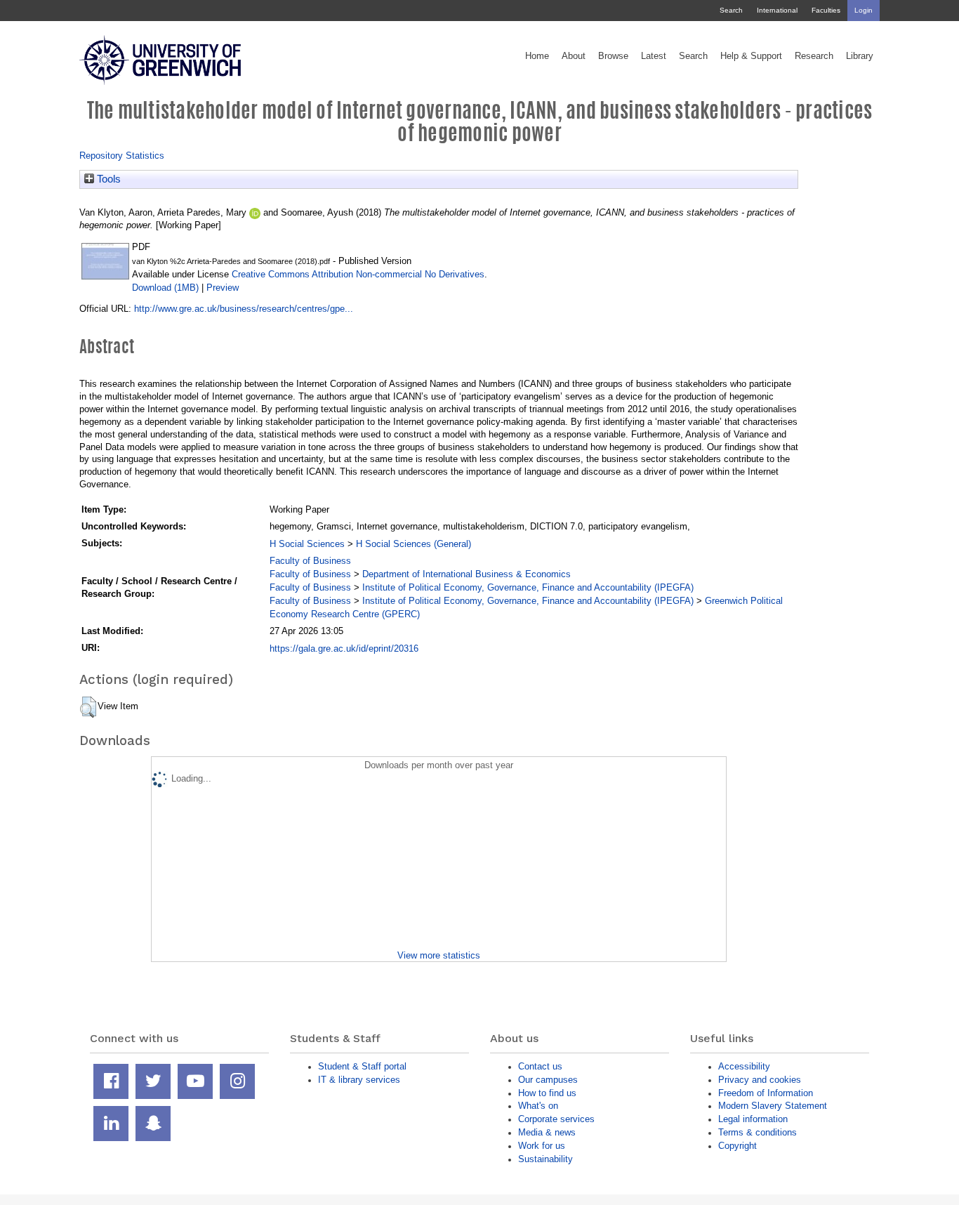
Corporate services (556, 1119)
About (574, 56)
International (777, 10)
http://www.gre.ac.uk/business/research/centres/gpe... (243, 308)
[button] (88, 707)
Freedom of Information (765, 1093)
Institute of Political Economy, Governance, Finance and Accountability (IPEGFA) (528, 587)
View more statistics (438, 955)
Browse (613, 56)
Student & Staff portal (362, 1066)
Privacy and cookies (759, 1079)
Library (859, 56)
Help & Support (751, 56)
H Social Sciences (307, 544)
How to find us (547, 1093)
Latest (653, 56)
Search (731, 10)
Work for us (541, 1145)
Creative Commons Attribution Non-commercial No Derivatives (358, 274)
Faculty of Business (310, 560)
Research (814, 56)
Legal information (753, 1119)
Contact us (540, 1066)
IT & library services (359, 1079)
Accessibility (744, 1066)
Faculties (826, 10)
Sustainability (545, 1159)
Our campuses (548, 1079)
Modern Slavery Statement (772, 1105)
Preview (222, 287)
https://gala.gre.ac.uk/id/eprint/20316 (344, 648)
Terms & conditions (757, 1132)
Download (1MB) (165, 287)
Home (537, 56)
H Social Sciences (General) (413, 544)
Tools (107, 179)
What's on (538, 1105)
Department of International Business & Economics (466, 574)
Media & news (547, 1132)
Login (863, 10)
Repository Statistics (121, 155)
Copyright (737, 1145)
